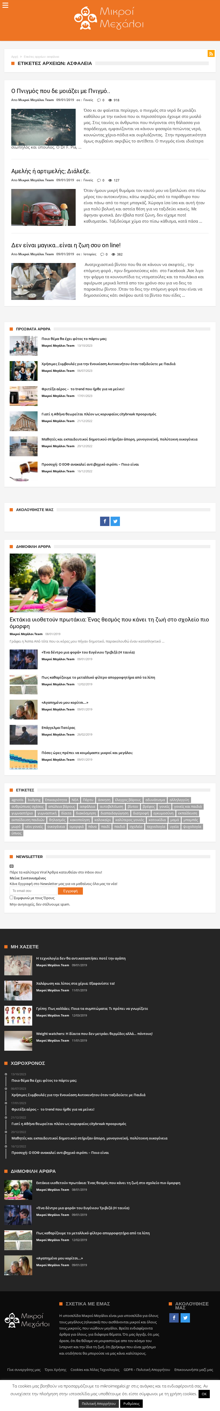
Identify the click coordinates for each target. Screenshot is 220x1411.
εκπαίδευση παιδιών (28, 819)
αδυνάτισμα (155, 799)
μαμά (174, 819)
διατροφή (141, 813)
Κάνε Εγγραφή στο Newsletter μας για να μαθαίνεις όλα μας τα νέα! (63, 883)
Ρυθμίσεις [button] (131, 1403)
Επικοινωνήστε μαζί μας (193, 1369)
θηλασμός (57, 819)
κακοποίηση (80, 819)
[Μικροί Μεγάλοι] (110, 6)
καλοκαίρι (102, 819)
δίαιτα (66, 813)
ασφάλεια (87, 806)
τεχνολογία (156, 826)
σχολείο (136, 826)
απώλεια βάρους (61, 806)
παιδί (105, 826)
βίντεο (133, 806)
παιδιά (119, 826)
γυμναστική (47, 813)
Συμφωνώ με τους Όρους (34, 897)
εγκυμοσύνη (163, 813)
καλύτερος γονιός (129, 819)
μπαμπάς (191, 819)
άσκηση (104, 799)
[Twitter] (115, 521)
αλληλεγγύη (179, 799)
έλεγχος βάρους (128, 799)
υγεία (174, 826)
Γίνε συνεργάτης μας (24, 1369)
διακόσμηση (86, 813)
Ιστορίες (89, 254)
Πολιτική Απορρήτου (99, 1403)
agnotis (17, 799)
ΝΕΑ (75, 799)
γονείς (164, 806)
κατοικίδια (157, 819)
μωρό (16, 826)
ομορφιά (76, 826)
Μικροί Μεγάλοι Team (36, 100)
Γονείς (88, 100)
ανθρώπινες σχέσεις (28, 806)
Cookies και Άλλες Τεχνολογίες (95, 1369)
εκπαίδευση (187, 813)
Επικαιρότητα (56, 799)
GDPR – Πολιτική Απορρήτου (147, 1369)
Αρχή (14, 57)
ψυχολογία (192, 826)
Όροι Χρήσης (55, 1369)
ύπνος (16, 833)
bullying (34, 799)
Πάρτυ (88, 799)
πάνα (92, 826)
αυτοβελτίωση (111, 806)
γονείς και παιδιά (188, 806)
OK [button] (204, 1393)
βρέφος (149, 806)
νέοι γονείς (34, 826)
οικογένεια (56, 826)
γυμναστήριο (22, 813)
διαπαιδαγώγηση (115, 813)
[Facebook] (104, 521)
